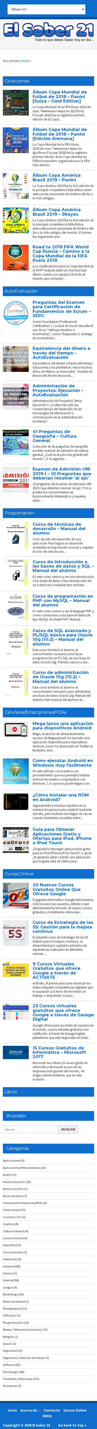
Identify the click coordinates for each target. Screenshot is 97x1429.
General (8, 1266)
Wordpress (10, 1386)
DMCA (47, 1416)
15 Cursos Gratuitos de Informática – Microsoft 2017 (59, 1052)
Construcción (12, 1217)
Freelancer (10, 1259)
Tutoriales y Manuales (17, 1379)
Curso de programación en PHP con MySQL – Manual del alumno (63, 601)
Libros (11, 1091)
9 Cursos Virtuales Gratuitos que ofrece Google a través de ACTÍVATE (56, 970)
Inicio (12, 1410)
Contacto (52, 1410)
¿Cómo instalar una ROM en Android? (61, 797)
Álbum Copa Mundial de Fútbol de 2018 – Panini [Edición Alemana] (60, 134)
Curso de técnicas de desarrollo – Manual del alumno (59, 529)
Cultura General (13, 1231)
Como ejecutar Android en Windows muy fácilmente (63, 762)
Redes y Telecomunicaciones (22, 1329)
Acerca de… (30, 1410)
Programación (19, 513)
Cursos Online (19, 873)
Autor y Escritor (13, 1189)
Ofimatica (10, 1315)
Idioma (8, 1273)
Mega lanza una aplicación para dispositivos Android (63, 725)
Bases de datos (13, 1196)
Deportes (9, 1245)
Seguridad (10, 1350)
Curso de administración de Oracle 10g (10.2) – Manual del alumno (61, 677)
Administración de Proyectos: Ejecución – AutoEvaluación (58, 390)
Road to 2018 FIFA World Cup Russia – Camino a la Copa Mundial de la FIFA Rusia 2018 (61, 253)
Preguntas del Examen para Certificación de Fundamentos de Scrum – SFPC (62, 309)
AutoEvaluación (21, 291)
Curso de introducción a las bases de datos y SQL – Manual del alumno (63, 566)
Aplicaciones (11, 1160)
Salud (7, 1344)
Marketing (10, 1294)
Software (9, 1365)
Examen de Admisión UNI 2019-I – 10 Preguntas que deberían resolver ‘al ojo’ (62, 473)
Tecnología (11, 1372)
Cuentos (8, 1224)
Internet (8, 1280)
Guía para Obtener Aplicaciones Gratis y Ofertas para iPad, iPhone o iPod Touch (62, 836)
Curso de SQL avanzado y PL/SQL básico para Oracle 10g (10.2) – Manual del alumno (63, 637)
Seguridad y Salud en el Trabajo (24, 1358)
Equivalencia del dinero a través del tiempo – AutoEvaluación (61, 353)
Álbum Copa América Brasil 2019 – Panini (57, 177)
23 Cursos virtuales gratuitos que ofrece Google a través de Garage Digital (63, 1012)
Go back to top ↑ (72, 1425)
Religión (8, 1337)
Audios (7, 1175)
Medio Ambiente (14, 1301)
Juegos (8, 1287)
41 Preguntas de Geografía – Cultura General (55, 436)
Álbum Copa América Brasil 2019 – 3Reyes (57, 212)
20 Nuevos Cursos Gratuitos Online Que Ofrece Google (57, 889)
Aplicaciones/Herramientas (21, 1168)
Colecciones (17, 81)
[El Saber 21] (48, 40)
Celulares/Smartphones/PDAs (35, 712)
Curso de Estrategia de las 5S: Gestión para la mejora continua (63, 927)
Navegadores (12, 1308)
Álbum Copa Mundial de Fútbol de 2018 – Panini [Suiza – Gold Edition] (60, 96)
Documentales (13, 1252)
